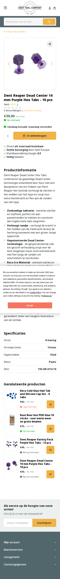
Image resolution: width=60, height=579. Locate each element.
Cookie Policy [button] (35, 292)
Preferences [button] (47, 296)
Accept (30, 305)
